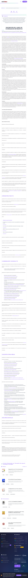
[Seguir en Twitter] (21, 571)
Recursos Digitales (5, 546)
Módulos (4, 538)
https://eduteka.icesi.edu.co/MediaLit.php (17, 299)
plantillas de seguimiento (12, 401)
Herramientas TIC (5, 541)
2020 (16, 551)
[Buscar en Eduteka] (21, 1)
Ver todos (24, 466)
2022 (16, 548)
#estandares (4, 528)
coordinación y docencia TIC (17, 190)
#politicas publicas (12, 494)
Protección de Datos (6, 560)
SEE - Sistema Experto (7, 545)
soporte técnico (16, 204)
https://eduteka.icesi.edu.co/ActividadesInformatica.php (15, 284)
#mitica (4, 494)
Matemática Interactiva (6, 543)
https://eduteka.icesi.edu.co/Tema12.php (10, 278)
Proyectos (4, 540)
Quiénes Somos (5, 557)
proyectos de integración (12, 387)
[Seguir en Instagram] (16, 571)
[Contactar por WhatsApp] (23, 571)
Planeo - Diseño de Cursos (20, 540)
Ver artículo (4, 224)
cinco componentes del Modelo (18, 58)
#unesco (8, 528)
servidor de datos (9, 214)
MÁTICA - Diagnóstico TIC (20, 543)
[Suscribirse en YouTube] (18, 571)
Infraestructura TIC (20, 103)
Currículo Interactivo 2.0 (15, 315)
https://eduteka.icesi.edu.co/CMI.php (9, 298)
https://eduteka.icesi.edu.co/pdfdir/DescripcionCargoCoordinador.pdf (14, 32)
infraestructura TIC (10, 190)
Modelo (8, 37)
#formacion (7, 494)
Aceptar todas (19, 575)
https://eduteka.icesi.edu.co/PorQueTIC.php (10, 276)
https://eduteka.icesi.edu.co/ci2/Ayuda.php (12, 286)
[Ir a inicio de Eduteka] (4, 2)
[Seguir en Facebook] (15, 571)
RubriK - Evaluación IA (19, 538)
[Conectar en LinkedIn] (19, 571)
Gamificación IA (18, 541)
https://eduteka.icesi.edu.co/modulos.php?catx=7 (11, 293)
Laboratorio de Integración (12, 154)
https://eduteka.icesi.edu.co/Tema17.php (10, 289)
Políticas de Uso (5, 558)
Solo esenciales (24, 575)
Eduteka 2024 (19, 547)
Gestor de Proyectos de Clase (8, 390)
